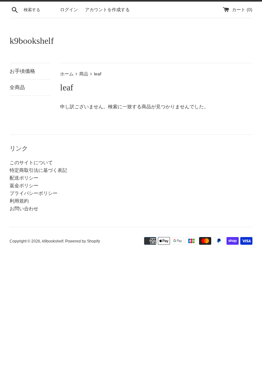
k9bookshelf (32, 41)
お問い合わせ (24, 208)
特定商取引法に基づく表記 (38, 170)
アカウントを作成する (107, 9)
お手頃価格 (22, 71)
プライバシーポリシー (34, 193)
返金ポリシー (24, 185)
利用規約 (19, 201)
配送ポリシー (24, 178)
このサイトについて (31, 162)
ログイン (69, 9)
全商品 (17, 87)
